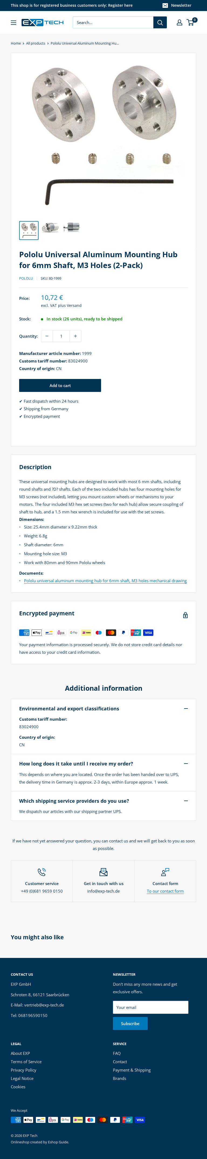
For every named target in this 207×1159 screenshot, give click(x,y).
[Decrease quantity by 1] (47, 336)
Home (16, 43)
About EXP (20, 1053)
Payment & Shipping (132, 1070)
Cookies (18, 1086)
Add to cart (60, 385)
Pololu (26, 278)
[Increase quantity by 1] (75, 336)
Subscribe (130, 1023)
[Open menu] (13, 23)
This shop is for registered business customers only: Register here (72, 5)
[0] (190, 22)
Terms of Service (26, 1061)
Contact (120, 1061)
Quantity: (28, 336)
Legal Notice (22, 1078)
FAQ (117, 1053)
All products (35, 43)
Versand (74, 305)
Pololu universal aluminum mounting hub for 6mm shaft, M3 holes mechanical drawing (105, 580)
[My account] (179, 22)
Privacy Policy (23, 1070)
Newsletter (181, 5)
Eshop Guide (58, 1142)
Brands (119, 1078)
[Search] (160, 22)
